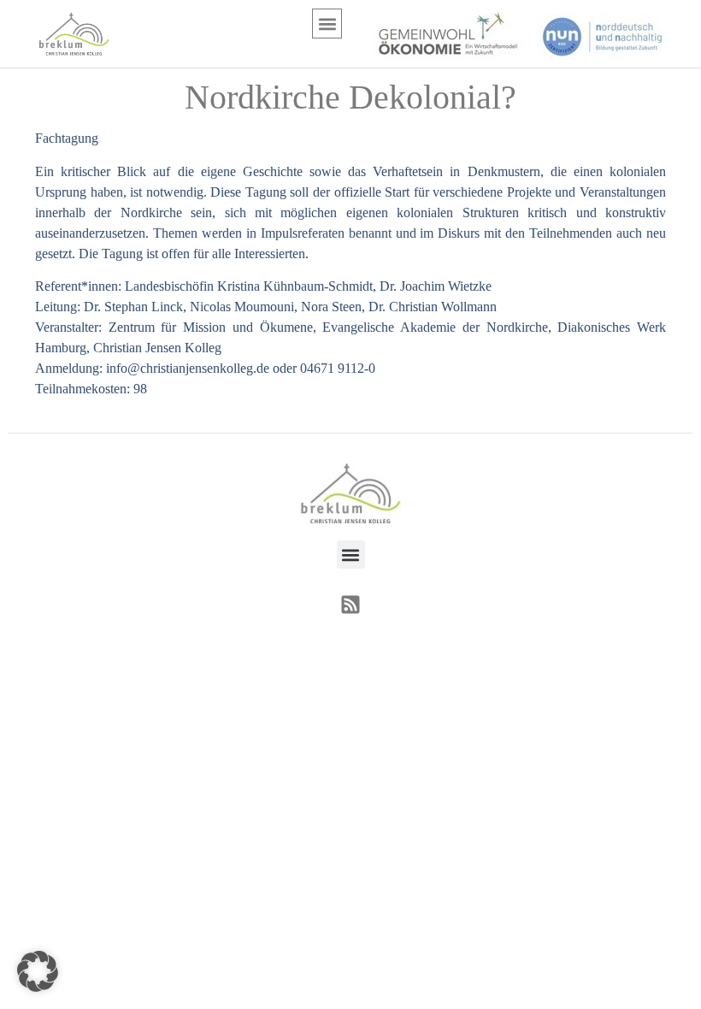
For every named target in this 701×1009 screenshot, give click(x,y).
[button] (327, 23)
